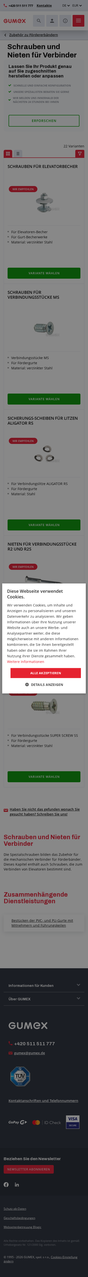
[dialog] (44, 638)
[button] (44, 684)
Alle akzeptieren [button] (45, 673)
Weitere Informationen (25, 661)
